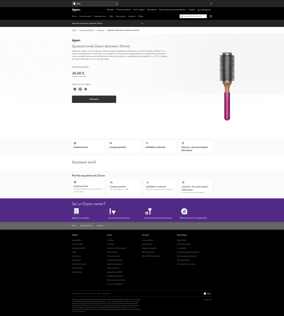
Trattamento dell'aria (79, 248)
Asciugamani (76, 260)
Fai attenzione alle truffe (114, 276)
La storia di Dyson (148, 240)
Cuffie (111, 16)
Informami (94, 99)
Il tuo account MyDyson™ (115, 284)
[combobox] (95, 3)
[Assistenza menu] (136, 16)
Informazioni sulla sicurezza (186, 264)
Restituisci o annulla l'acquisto (116, 248)
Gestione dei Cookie (95, 293)
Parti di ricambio (77, 268)
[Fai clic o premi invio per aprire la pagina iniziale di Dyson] (76, 9)
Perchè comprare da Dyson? (116, 280)
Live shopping (181, 248)
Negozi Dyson (181, 240)
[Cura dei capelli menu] (92, 16)
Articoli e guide (147, 244)
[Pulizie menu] (78, 16)
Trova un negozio (139, 10)
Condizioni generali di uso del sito (188, 252)
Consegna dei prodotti (114, 260)
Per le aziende (151, 10)
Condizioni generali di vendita (187, 256)
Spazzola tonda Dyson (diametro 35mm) (87, 23)
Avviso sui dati (106, 293)
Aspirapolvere (76, 240)
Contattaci (191, 10)
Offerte (140, 16)
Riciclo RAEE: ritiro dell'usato (151, 256)
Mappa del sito (77, 272)
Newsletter (110, 10)
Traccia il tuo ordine (113, 256)
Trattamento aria (100, 16)
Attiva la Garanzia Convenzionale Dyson (172, 10)
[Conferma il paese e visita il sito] (211, 3)
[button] (208, 293)
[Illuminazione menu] (126, 16)
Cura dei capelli (85, 16)
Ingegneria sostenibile (149, 248)
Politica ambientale (148, 252)
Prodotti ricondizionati (123, 10)
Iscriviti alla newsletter (184, 244)
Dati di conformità (113, 268)
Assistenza (131, 16)
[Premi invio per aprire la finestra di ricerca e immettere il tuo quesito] (193, 16)
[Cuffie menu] (114, 16)
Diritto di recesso (112, 252)
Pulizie (74, 16)
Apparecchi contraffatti (114, 272)
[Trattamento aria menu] (107, 16)
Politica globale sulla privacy (79, 293)
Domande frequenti (183, 260)
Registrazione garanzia (114, 264)
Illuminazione (120, 16)
